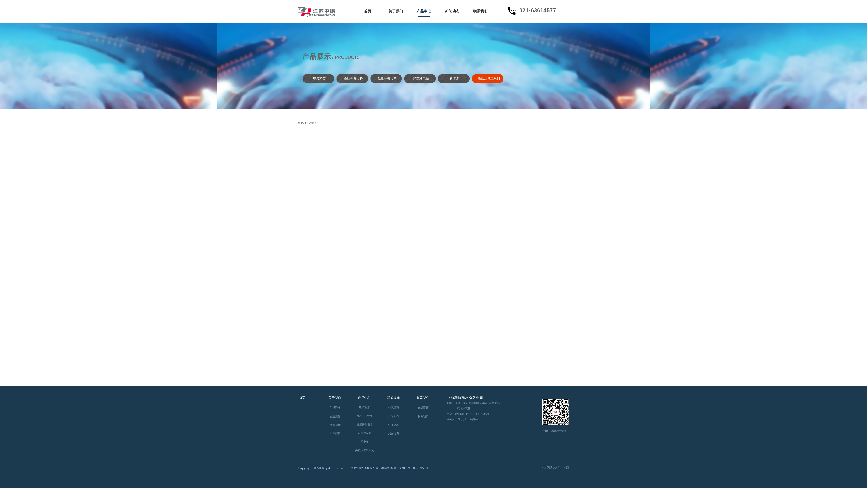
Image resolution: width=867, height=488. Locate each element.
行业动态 (393, 425)
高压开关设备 (353, 78)
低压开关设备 (387, 78)
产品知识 (393, 416)
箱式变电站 (421, 78)
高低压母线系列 (489, 78)
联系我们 (480, 11)
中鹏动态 (393, 407)
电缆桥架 (319, 78)
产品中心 (424, 11)
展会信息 (393, 433)
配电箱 (455, 78)
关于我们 (396, 11)
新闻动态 (452, 11)
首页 (367, 11)
